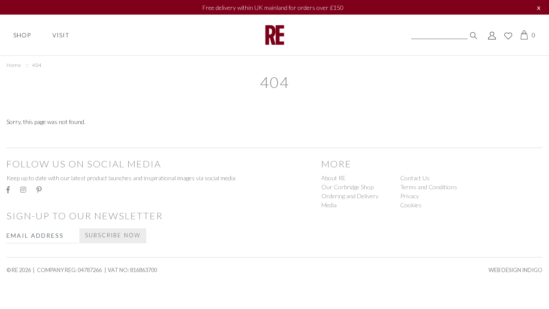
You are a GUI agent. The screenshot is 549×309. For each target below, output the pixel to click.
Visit (60, 35)
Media (329, 205)
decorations (32, 289)
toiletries (27, 137)
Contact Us (415, 178)
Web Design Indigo (516, 270)
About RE (333, 178)
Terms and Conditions (428, 187)
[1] (474, 35)
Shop (22, 35)
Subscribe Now (113, 235)
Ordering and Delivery (350, 196)
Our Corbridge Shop (347, 187)
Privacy (409, 196)
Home (13, 65)
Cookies (411, 205)
